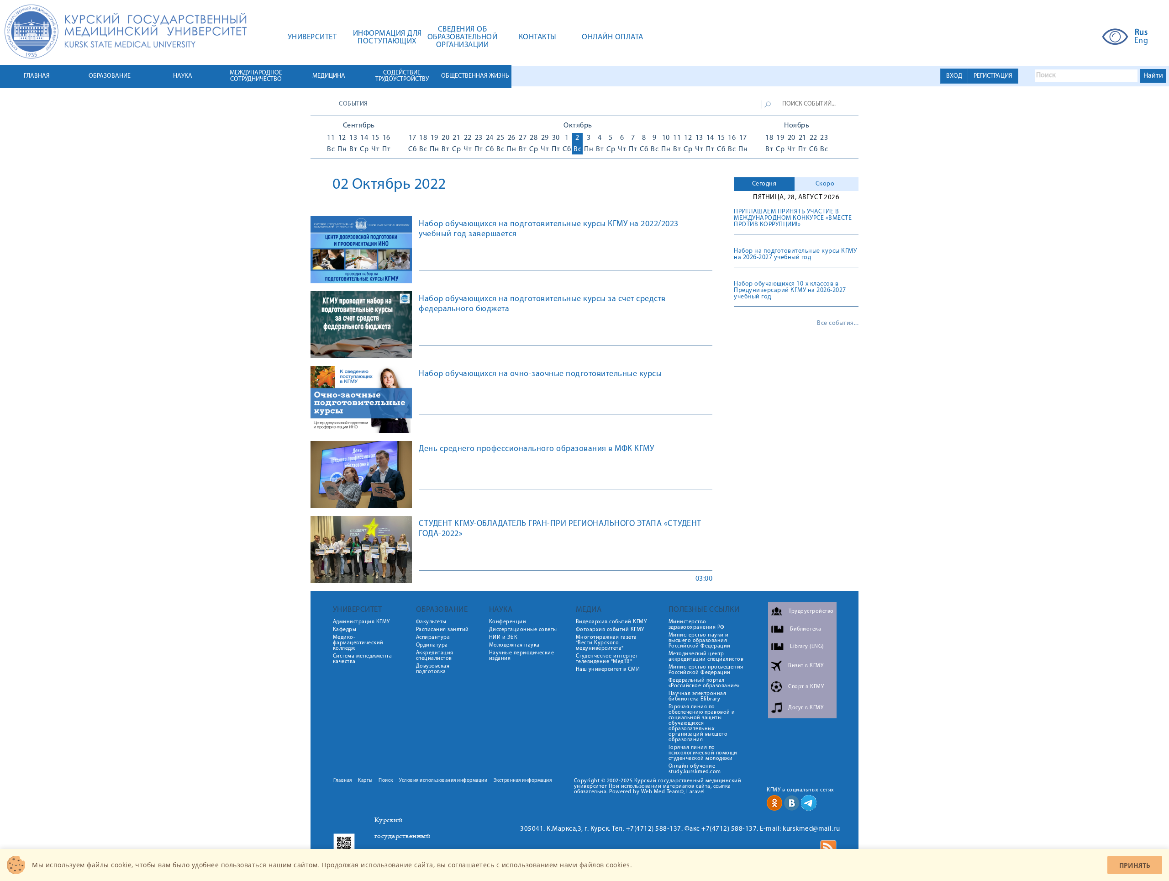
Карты (365, 780)
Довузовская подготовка (433, 668)
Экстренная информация (523, 780)
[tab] (764, 184)
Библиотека (805, 629)
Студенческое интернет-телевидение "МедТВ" (608, 658)
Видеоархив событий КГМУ (611, 622)
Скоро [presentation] (825, 183)
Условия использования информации (443, 780)
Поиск (386, 780)
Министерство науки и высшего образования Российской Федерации (700, 640)
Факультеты (431, 622)
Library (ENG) (807, 646)
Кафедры (345, 629)
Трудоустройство (811, 611)
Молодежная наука (514, 645)
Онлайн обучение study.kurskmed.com (695, 769)
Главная (342, 780)
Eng (1141, 41)
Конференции (508, 622)
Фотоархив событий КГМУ (610, 629)
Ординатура (432, 645)
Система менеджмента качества (362, 658)
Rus (1141, 33)
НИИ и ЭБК (503, 637)
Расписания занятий (442, 629)
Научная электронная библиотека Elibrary (698, 696)
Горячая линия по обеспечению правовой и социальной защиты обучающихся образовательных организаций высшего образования (702, 723)
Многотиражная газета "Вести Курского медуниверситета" (606, 643)
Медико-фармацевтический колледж (358, 643)
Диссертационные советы (523, 629)
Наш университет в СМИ (608, 669)
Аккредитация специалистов (434, 655)
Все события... (837, 323)
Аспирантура (433, 637)
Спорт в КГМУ (806, 687)
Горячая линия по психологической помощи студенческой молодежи (703, 753)
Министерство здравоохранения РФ (697, 624)
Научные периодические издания (521, 655)
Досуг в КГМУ (805, 708)
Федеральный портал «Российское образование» (704, 683)
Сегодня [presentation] (764, 183)
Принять (1134, 865)
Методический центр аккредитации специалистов (706, 656)
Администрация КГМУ (361, 622)
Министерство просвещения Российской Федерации (706, 669)
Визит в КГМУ (805, 666)
